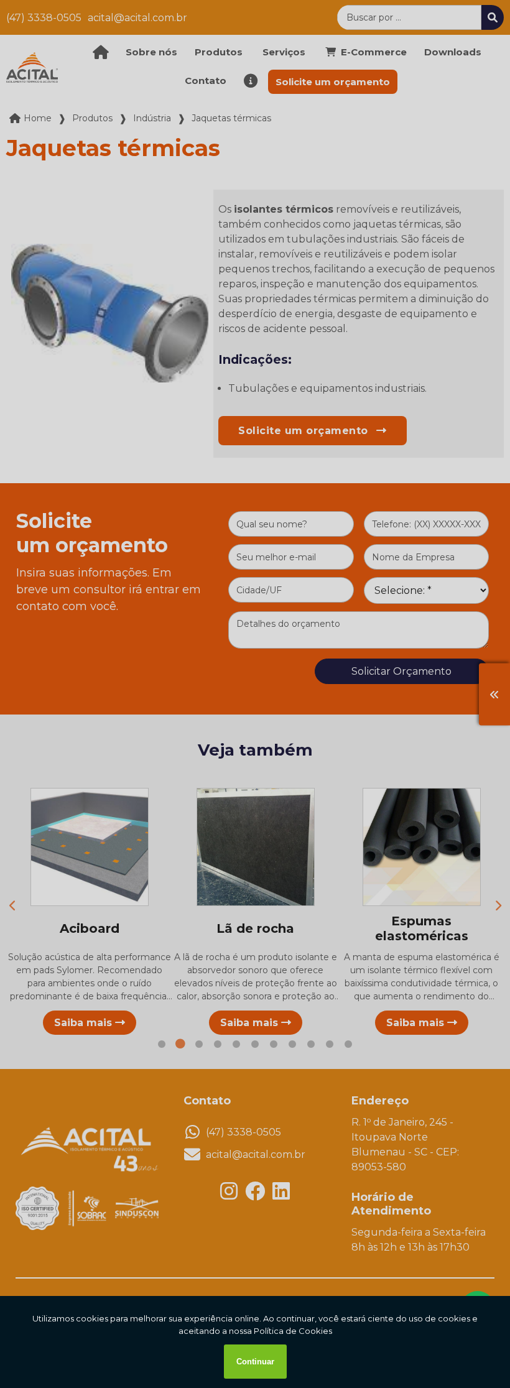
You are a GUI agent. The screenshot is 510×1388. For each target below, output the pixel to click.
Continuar (255, 1361)
